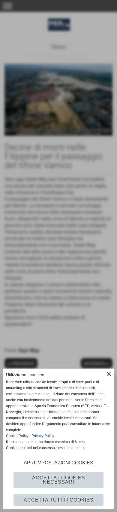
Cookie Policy (17, 436)
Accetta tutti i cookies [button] (59, 499)
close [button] (108, 373)
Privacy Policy (43, 436)
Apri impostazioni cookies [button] (58, 462)
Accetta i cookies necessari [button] (58, 479)
